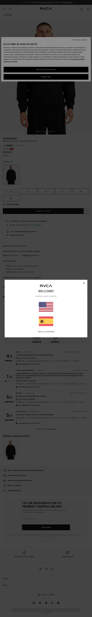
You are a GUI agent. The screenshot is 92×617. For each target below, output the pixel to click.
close (84, 283)
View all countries (46, 332)
